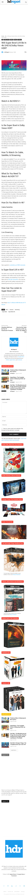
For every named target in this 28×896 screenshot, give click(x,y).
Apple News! (13, 874)
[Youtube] (24, 886)
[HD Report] (14, 1)
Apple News (12, 359)
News (15, 39)
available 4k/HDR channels (17, 265)
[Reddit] (16, 886)
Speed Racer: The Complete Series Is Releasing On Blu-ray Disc (17, 379)
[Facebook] (3, 886)
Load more (13, 750)
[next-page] (5, 394)
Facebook (19, 359)
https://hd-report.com (14, 351)
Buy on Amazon (13, 614)
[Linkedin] (12, 886)
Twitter (7, 359)
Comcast (11, 309)
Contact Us (10, 891)
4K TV (7, 309)
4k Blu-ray (4, 391)
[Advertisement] (14, 19)
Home (2, 36)
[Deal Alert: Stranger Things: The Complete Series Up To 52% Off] (5, 745)
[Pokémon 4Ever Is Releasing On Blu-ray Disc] (5, 372)
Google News (21, 356)
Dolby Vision (6, 39)
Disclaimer (17, 891)
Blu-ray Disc (4, 374)
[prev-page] (2, 394)
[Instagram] (7, 886)
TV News (19, 39)
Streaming (17, 309)
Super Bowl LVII (11, 311)
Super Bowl (4, 311)
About (5, 891)
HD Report (7, 52)
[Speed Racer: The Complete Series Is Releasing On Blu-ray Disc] (5, 379)
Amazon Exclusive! (16, 574)
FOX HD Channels (13, 279)
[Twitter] (20, 886)
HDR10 (11, 39)
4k (5, 36)
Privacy (22, 891)
